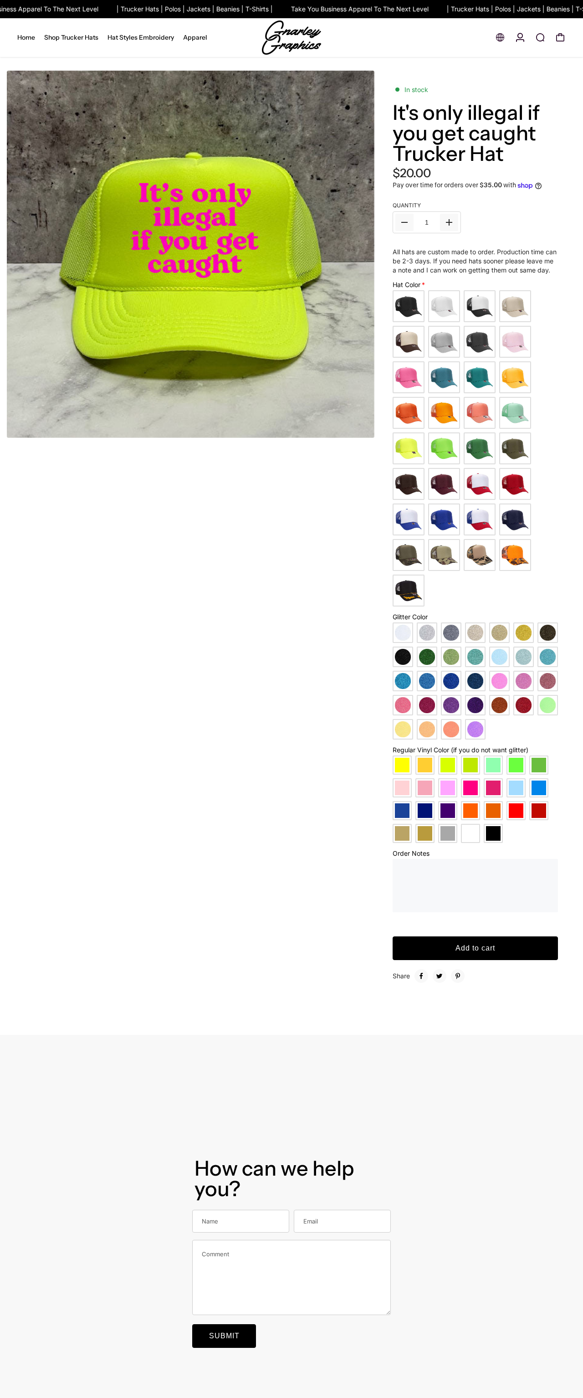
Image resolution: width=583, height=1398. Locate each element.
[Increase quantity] (449, 222)
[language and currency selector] (500, 37)
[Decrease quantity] (404, 222)
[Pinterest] (458, 976)
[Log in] (520, 37)
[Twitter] (439, 976)
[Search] (540, 37)
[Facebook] (421, 976)
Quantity (407, 205)
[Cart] (560, 37)
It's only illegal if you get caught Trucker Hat (466, 133)
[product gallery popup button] (358, 428)
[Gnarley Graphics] (291, 37)
